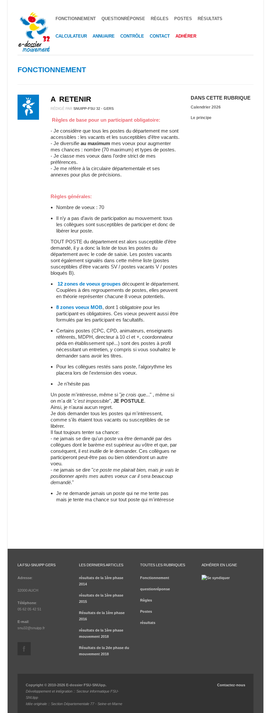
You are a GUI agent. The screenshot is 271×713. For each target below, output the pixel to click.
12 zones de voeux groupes (89, 284)
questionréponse (123, 18)
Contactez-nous (231, 685)
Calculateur (71, 36)
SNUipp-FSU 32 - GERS (93, 108)
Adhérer (185, 36)
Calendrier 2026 (206, 107)
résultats (210, 18)
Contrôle (132, 36)
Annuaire (104, 36)
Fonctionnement (76, 18)
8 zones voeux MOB (79, 307)
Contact (160, 36)
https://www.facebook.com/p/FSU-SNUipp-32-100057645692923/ (24, 648)
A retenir (71, 99)
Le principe (201, 117)
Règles (160, 18)
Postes (183, 18)
